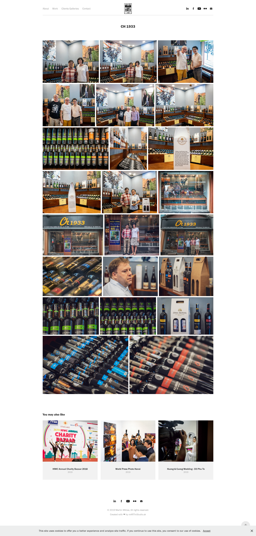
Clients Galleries (70, 8)
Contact (86, 8)
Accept (207, 530)
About (46, 8)
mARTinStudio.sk (137, 514)
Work (55, 8)
